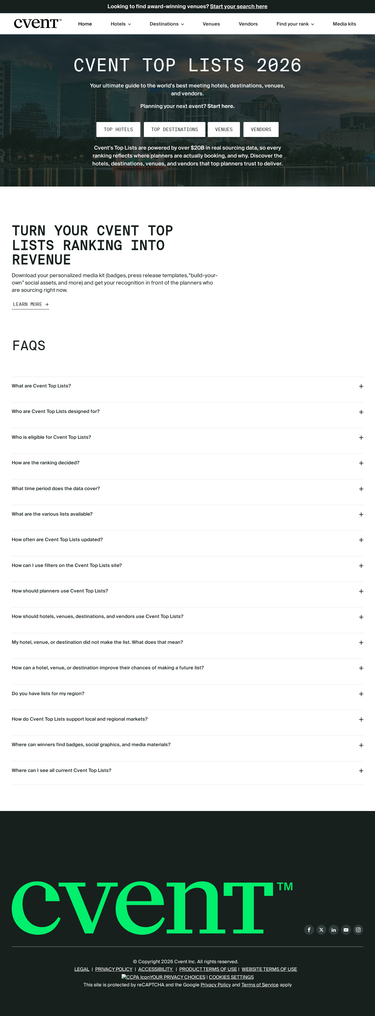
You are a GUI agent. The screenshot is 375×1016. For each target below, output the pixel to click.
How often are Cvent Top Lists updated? (57, 540)
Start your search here (238, 6)
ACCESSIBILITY (155, 969)
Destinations (164, 24)
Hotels (118, 24)
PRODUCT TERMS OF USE (208, 969)
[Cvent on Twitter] (321, 930)
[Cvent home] (38, 23)
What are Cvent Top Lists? (41, 386)
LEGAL (81, 969)
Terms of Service (260, 985)
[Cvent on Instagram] (358, 930)
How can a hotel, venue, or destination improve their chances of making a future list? (108, 668)
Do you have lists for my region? (48, 694)
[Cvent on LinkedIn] (334, 930)
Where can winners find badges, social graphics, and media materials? (91, 745)
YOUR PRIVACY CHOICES (177, 977)
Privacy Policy (216, 985)
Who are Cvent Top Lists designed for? (56, 411)
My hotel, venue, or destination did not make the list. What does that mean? (97, 642)
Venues (211, 24)
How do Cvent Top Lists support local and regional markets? (80, 719)
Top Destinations (174, 129)
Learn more (27, 304)
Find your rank (293, 24)
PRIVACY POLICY (113, 969)
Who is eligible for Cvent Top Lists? (51, 437)
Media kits (344, 24)
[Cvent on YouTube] (346, 930)
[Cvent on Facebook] (309, 930)
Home (85, 24)
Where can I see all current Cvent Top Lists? (61, 770)
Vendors (248, 24)
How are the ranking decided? (45, 463)
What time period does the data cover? (56, 489)
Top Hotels (118, 129)
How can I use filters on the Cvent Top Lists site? (67, 565)
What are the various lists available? (52, 514)
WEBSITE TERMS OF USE (269, 969)
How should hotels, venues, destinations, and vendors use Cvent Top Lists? (97, 616)
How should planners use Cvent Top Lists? (60, 591)
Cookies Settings (231, 977)
